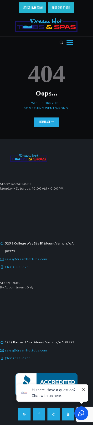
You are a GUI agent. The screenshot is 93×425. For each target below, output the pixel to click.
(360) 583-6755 (18, 267)
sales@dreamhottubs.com (26, 259)
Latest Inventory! (33, 8)
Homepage (44, 122)
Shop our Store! (61, 8)
